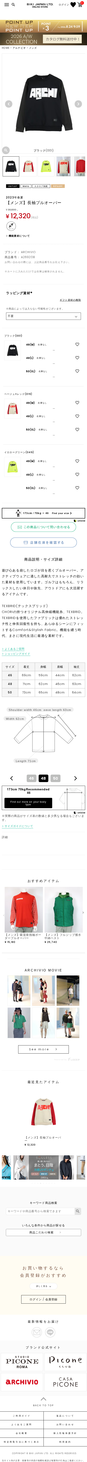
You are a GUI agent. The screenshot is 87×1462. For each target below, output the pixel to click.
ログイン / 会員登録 (43, 1299)
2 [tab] (35, 1183)
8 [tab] (52, 1183)
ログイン (64, 4)
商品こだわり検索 (41, 1232)
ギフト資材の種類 (70, 300)
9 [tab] (55, 1183)
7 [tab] (49, 1183)
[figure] (11, 778)
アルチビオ (19, 48)
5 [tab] (44, 1183)
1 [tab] (32, 1183)
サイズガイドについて (19, 826)
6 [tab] (47, 1183)
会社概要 (22, 1433)
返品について (65, 1415)
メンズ (33, 48)
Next (78, 104)
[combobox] (43, 778)
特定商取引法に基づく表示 (22, 1442)
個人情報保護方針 (65, 1433)
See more (39, 1049)
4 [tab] (41, 1183)
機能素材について (19, 235)
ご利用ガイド (22, 1415)
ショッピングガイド (17, 654)
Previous (8, 104)
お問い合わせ (65, 1424)
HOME (5, 48)
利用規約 (65, 1442)
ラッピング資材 (20, 293)
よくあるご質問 (15, 649)
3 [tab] (38, 1183)
